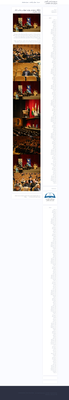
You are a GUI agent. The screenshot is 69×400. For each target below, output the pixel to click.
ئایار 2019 (54, 128)
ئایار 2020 (54, 111)
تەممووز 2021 (54, 92)
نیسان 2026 (54, 25)
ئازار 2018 (54, 147)
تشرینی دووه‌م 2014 (53, 368)
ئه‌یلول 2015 (54, 165)
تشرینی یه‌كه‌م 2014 (53, 180)
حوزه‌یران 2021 (54, 93)
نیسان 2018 (54, 335)
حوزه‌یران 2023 (54, 62)
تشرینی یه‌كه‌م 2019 (53, 121)
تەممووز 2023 (54, 250)
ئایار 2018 (54, 144)
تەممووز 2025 (54, 37)
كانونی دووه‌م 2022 (53, 85)
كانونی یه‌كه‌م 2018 (53, 324)
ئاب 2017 (55, 155)
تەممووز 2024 (54, 44)
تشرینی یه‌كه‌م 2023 (53, 56)
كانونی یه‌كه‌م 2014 (53, 177)
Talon (29, 392)
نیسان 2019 (54, 129)
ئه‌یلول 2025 (54, 224)
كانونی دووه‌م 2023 (53, 69)
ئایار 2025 (54, 40)
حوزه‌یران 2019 (54, 126)
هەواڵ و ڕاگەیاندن (32, 2)
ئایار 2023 (54, 63)
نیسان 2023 (54, 65)
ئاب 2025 (55, 36)
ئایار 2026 (54, 213)
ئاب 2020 (55, 107)
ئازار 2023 (54, 66)
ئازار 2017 (54, 162)
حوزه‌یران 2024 (54, 235)
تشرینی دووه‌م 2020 (53, 103)
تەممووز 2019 (54, 125)
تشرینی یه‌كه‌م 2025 (53, 33)
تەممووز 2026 (54, 21)
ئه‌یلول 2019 (54, 122)
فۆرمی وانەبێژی (52, 394)
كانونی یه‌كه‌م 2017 (53, 151)
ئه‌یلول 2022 (54, 74)
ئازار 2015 (54, 173)
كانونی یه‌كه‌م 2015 (53, 163)
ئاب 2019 (55, 124)
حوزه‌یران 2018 (54, 143)
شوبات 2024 (54, 51)
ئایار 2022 (54, 80)
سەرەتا (38, 2)
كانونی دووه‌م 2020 (53, 117)
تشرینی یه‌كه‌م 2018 (53, 137)
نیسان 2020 (54, 113)
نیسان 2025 (54, 41)
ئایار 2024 (54, 47)
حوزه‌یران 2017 (54, 158)
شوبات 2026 (54, 28)
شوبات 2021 (54, 99)
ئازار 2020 (54, 114)
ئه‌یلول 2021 (54, 89)
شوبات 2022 (54, 84)
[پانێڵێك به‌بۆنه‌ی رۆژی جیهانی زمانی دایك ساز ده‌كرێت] (26, 22)
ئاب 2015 (55, 166)
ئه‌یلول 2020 (54, 106)
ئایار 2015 (54, 170)
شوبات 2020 (54, 115)
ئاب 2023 (55, 59)
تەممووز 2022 (54, 77)
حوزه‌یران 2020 (54, 110)
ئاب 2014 (55, 372)
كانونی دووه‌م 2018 (53, 150)
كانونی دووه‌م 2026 (53, 29)
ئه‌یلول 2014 (54, 181)
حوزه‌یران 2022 (54, 78)
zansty (56, 394)
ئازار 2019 (54, 320)
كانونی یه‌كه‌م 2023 (53, 54)
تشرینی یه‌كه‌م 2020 (53, 104)
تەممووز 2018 (54, 141)
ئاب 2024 (55, 43)
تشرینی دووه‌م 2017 (53, 152)
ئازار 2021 (54, 98)
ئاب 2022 (55, 76)
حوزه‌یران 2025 (54, 39)
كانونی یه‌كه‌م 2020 (53, 102)
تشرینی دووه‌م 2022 (53, 261)
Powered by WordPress (21, 392)
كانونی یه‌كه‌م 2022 (53, 70)
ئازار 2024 (54, 50)
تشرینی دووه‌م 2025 (53, 32)
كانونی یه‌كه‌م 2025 (53, 30)
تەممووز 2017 (54, 346)
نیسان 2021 (54, 96)
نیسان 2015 (54, 172)
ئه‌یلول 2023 (54, 58)
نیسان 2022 (54, 81)
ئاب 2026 (55, 19)
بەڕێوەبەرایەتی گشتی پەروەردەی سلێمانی (50, 2)
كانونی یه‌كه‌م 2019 (53, 118)
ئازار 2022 (54, 272)
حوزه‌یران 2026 (54, 22)
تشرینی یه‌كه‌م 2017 (53, 154)
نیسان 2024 (54, 48)
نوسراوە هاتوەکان (25, 2)
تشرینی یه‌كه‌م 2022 (53, 73)
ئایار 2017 (54, 159)
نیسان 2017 (54, 161)
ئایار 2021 (54, 95)
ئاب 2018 (55, 140)
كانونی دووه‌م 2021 (53, 100)
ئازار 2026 (54, 26)
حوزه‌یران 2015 (54, 169)
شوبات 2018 (54, 148)
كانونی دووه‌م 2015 (53, 176)
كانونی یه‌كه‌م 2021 (53, 87)
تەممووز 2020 (54, 298)
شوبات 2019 (54, 132)
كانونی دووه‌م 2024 (53, 52)
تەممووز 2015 (54, 357)
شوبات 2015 (54, 174)
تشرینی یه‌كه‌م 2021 (53, 88)
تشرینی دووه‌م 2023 (53, 55)
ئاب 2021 (55, 91)
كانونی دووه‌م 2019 (53, 133)
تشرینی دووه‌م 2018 (53, 136)
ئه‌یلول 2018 (54, 139)
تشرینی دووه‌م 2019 (53, 309)
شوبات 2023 (54, 67)
